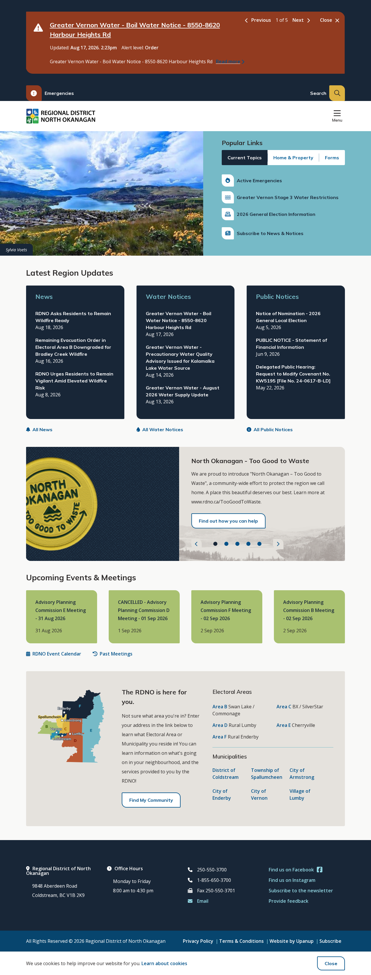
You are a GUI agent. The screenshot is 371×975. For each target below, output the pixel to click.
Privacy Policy (198, 941)
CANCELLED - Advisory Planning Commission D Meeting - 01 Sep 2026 (144, 610)
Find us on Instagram (292, 880)
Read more (228, 61)
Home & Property (293, 157)
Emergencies (59, 93)
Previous (261, 20)
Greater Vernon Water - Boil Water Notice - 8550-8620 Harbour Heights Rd (178, 320)
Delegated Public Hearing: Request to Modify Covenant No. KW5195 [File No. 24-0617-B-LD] (293, 374)
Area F (219, 737)
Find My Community (151, 800)
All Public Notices (273, 429)
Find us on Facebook (291, 869)
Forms (332, 157)
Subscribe (330, 941)
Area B (219, 706)
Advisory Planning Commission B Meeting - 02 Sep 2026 (308, 610)
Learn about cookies (164, 963)
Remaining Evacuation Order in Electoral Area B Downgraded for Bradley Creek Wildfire (73, 347)
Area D (220, 725)
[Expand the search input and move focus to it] (337, 93)
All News (42, 429)
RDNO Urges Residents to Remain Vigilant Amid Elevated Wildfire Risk (74, 381)
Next (298, 20)
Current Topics (245, 157)
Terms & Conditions (241, 941)
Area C (284, 706)
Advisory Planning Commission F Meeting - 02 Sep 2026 (226, 610)
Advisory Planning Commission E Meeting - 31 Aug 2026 (60, 610)
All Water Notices (162, 429)
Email (202, 901)
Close (331, 963)
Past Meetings (116, 654)
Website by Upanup (292, 941)
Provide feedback (288, 901)
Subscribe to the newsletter (301, 890)
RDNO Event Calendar (56, 654)
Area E (284, 725)
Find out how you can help (228, 521)
